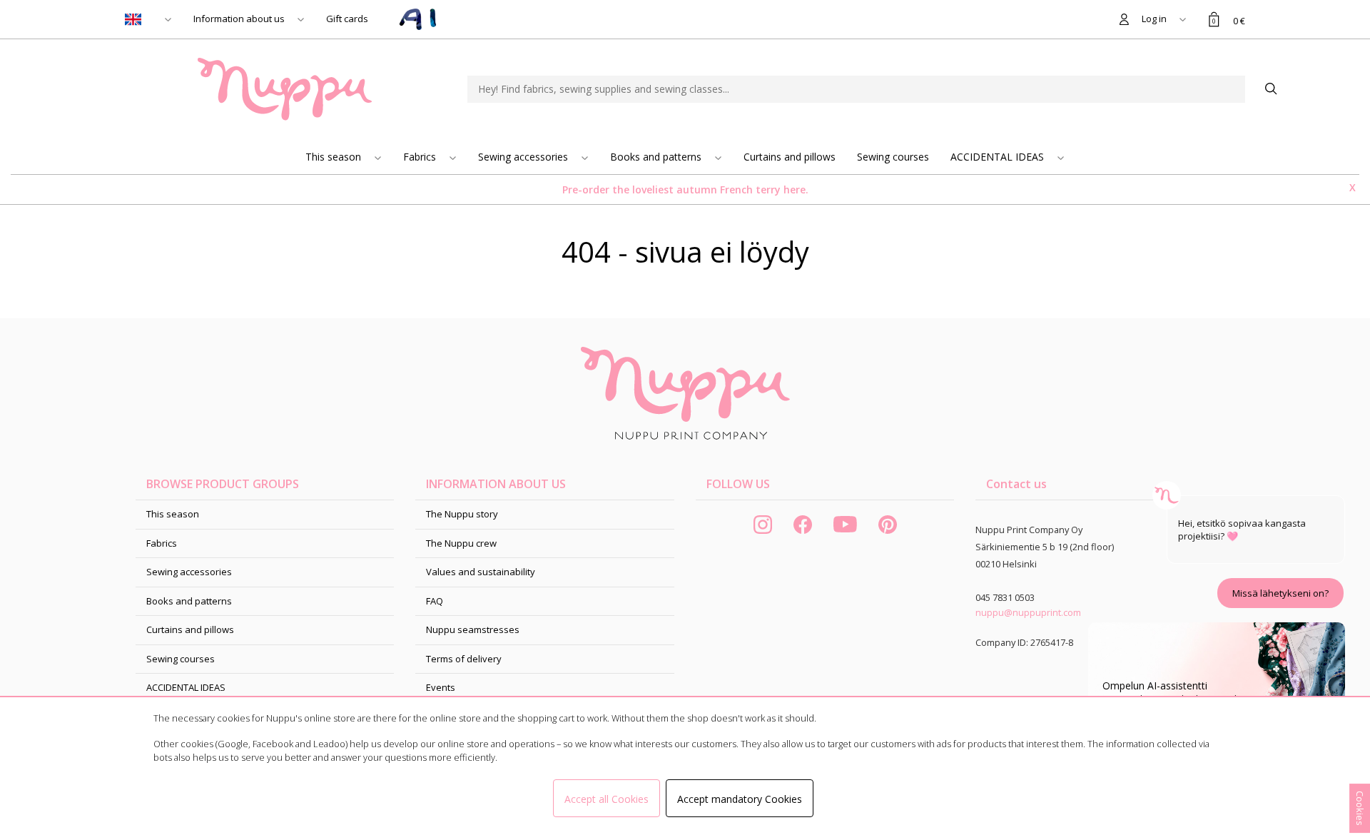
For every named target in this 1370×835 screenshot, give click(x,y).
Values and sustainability (480, 571)
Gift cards (347, 18)
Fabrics (421, 156)
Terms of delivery (464, 658)
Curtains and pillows (790, 156)
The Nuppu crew (461, 543)
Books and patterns (657, 156)
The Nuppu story (462, 513)
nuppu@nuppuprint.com (1028, 612)
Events (440, 687)
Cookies (1360, 808)
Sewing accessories (524, 156)
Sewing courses (893, 156)
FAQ (434, 600)
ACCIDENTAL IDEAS (998, 156)
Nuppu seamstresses (472, 629)
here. (795, 189)
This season (334, 156)
